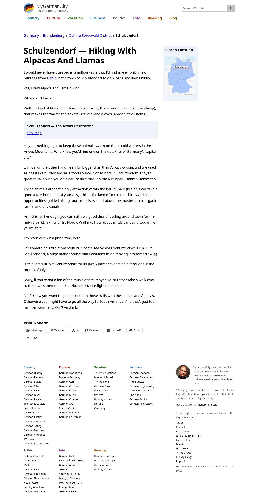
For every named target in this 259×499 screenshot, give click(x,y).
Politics (29, 450)
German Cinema (68, 399)
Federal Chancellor (35, 456)
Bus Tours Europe (104, 460)
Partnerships (183, 440)
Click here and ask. (206, 404)
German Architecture (36, 443)
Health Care (31, 482)
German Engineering (141, 386)
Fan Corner (182, 431)
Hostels (98, 403)
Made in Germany (69, 377)
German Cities (32, 386)
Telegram (60, 330)
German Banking (139, 399)
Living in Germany (70, 478)
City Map (34, 132)
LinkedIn (117, 330)
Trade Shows (136, 381)
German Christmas (70, 417)
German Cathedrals (35, 421)
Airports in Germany (71, 460)
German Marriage (34, 491)
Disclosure (182, 448)
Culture (64, 367)
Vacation (100, 367)
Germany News (68, 491)
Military (28, 465)
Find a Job (135, 395)
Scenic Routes (32, 408)
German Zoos (102, 386)
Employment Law (34, 487)
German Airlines (68, 465)
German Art (66, 403)
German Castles (33, 417)
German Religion (69, 412)
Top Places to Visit (34, 403)
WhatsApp (37, 330)
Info (62, 450)
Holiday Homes (103, 399)
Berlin (52, 78)
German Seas (31, 390)
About (179, 423)
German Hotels (103, 465)
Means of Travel (103, 377)
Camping (99, 408)
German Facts (67, 456)
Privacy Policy (184, 457)
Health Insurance (104, 456)
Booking (100, 450)
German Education (35, 473)
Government (31, 460)
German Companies (141, 377)
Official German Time (188, 435)
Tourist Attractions (105, 373)
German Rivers (32, 399)
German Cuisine (68, 390)
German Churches (34, 434)
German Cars (67, 381)
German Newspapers (36, 478)
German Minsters (34, 430)
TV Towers (30, 439)
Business (135, 367)
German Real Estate (141, 403)
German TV (65, 469)
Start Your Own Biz (140, 390)
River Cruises (102, 390)
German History (33, 373)
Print (34, 338)
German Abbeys (33, 426)
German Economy (139, 373)
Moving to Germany (70, 482)
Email (136, 330)
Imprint (180, 461)
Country (29, 367)
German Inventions (70, 373)
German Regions (34, 377)
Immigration (66, 487)
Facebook (95, 330)
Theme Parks (101, 381)
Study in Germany (69, 473)
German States (32, 381)
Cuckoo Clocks (67, 408)
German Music (67, 395)
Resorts (98, 395)
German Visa (31, 469)
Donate (180, 444)
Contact (180, 427)
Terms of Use (183, 452)
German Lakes (32, 395)
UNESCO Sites (32, 412)
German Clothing (69, 386)
